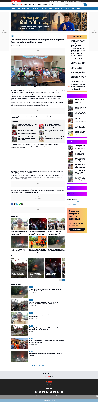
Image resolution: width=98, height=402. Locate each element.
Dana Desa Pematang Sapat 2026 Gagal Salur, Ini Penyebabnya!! (54, 137)
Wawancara (44, 8)
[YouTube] (47, 392)
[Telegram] (17, 204)
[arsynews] (16, 4)
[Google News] (51, 392)
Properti (79, 8)
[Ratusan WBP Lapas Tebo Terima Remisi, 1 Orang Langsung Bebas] (41, 132)
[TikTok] (54, 392)
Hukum (23, 8)
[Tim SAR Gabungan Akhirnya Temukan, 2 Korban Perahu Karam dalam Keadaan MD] (38, 224)
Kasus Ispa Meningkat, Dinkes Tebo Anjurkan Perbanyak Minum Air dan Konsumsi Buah (19, 275)
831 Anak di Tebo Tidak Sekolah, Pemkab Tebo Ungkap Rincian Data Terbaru (27, 138)
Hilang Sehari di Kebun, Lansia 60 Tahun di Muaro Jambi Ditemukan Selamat (46, 341)
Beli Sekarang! (77, 229)
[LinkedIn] (58, 392)
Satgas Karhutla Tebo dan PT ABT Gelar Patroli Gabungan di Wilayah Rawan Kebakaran (27, 126)
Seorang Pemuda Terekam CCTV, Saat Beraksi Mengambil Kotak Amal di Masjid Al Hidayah (80, 179)
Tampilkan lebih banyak (38, 365)
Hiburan (51, 4)
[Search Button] (85, 4)
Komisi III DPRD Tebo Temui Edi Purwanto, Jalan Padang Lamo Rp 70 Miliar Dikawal (79, 126)
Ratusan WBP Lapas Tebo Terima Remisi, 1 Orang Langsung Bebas (54, 131)
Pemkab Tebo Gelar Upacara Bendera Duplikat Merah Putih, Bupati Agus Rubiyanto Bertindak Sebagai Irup (27, 132)
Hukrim (39, 4)
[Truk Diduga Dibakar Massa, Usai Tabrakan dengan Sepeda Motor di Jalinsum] (56, 242)
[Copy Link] (22, 204)
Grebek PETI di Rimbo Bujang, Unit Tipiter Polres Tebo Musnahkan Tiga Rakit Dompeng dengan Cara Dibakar (80, 172)
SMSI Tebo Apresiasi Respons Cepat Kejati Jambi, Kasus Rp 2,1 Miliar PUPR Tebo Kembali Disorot (79, 166)
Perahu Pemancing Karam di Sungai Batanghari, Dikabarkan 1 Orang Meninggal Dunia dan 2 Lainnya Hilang (37, 251)
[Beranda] (12, 36)
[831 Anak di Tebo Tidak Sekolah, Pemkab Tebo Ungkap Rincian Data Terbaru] (14, 139)
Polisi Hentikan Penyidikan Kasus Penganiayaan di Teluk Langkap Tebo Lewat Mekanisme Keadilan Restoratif (79, 153)
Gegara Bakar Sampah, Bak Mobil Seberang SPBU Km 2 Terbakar (18, 251)
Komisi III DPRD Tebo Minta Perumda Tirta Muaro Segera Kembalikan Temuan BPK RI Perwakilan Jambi (80, 107)
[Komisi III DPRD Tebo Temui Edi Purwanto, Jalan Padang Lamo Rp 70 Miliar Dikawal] (70, 127)
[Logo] (49, 382)
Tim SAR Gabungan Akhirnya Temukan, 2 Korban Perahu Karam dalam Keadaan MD (37, 233)
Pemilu (67, 8)
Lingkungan (36, 8)
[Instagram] (43, 392)
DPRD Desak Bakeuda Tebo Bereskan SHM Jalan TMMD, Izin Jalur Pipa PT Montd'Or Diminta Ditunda (80, 120)
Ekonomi (45, 4)
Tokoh (62, 8)
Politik (34, 4)
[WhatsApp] (20, 204)
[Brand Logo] (49, 376)
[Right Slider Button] (85, 8)
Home (25, 4)
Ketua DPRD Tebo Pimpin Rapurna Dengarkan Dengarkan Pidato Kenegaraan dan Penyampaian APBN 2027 (79, 101)
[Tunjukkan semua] (85, 96)
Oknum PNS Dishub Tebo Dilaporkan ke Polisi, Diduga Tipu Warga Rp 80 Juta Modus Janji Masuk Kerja (79, 160)
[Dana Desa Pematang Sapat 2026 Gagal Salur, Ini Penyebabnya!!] (41, 139)
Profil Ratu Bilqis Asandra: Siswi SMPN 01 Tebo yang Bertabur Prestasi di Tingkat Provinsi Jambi (54, 126)
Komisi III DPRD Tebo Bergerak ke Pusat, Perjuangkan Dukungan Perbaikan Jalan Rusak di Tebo (80, 133)
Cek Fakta (56, 8)
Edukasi (73, 8)
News (30, 4)
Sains (50, 8)
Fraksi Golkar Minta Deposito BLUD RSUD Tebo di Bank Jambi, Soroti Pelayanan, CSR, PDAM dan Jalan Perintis (80, 114)
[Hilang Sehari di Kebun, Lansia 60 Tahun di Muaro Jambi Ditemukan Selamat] (19, 343)
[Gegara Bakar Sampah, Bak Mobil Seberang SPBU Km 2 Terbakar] (19, 242)
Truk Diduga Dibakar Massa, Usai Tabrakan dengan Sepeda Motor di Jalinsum (51, 1)
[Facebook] (12, 204)
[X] (15, 204)
